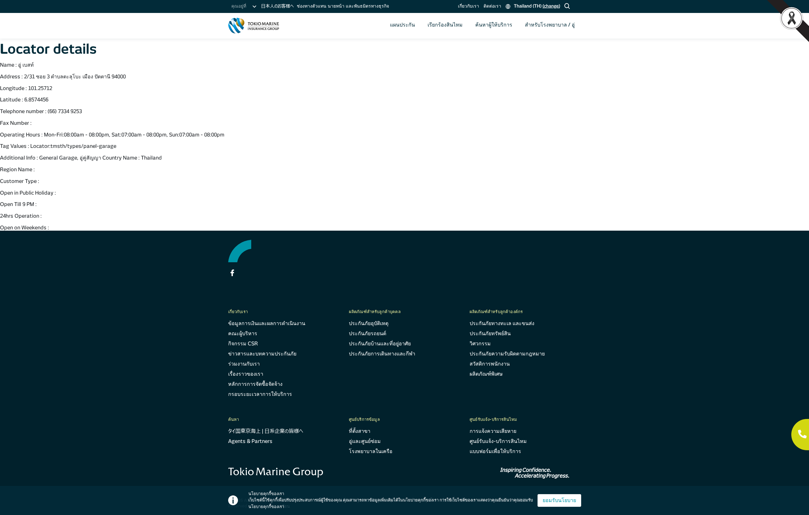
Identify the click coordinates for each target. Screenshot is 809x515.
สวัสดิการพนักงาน (490, 364)
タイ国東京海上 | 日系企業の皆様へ (265, 431)
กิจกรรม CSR (243, 344)
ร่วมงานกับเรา (244, 364)
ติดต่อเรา (492, 6)
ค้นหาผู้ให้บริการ (493, 25)
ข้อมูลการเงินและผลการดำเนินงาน (266, 323)
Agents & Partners (250, 441)
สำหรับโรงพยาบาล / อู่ (550, 25)
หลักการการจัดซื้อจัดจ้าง (255, 384)
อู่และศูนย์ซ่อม (365, 441)
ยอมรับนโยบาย (559, 500)
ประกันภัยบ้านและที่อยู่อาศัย (380, 344)
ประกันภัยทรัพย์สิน (490, 333)
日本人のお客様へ (277, 6)
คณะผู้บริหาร (242, 333)
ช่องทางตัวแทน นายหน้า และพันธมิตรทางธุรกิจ (343, 6)
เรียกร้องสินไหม (445, 25)
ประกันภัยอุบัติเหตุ (368, 323)
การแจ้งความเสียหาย (493, 431)
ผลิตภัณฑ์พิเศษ (486, 374)
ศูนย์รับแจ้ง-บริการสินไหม (498, 441)
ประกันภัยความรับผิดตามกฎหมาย (507, 354)
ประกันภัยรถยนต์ (367, 333)
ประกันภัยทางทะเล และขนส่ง (502, 323)
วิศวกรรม (480, 344)
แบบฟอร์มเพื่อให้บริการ (495, 451)
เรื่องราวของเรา (245, 374)
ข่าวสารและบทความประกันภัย (262, 354)
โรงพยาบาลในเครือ (370, 451)
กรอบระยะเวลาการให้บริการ (260, 394)
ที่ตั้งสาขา (359, 431)
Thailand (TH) (536, 6)
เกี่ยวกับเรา (468, 6)
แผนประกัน (402, 25)
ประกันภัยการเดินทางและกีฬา (382, 354)
